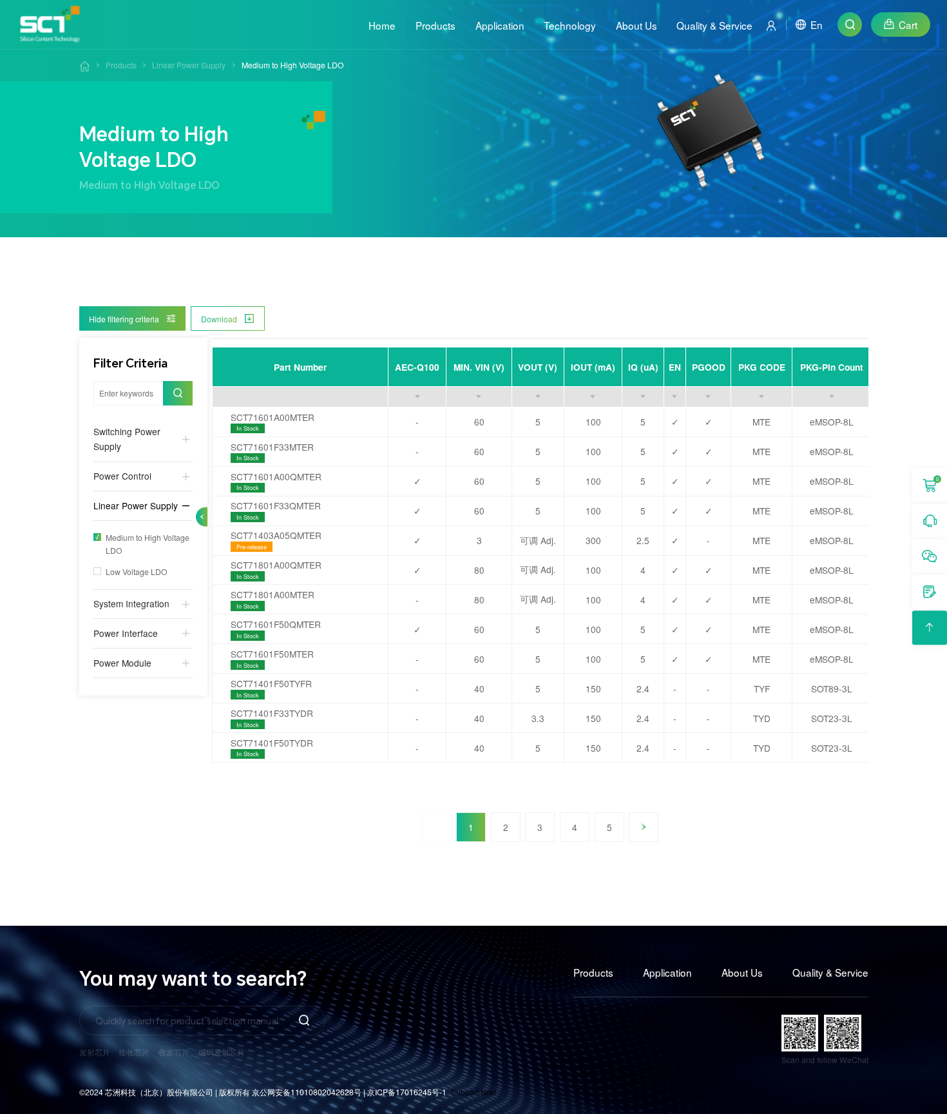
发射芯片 (94, 1051)
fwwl (488, 1091)
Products (121, 64)
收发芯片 (173, 1051)
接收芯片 (134, 1051)
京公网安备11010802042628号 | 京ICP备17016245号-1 (349, 1091)
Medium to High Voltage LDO (293, 64)
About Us (742, 972)
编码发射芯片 (221, 1051)
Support (465, 1091)
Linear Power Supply (188, 64)
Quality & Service (830, 972)
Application (667, 972)
